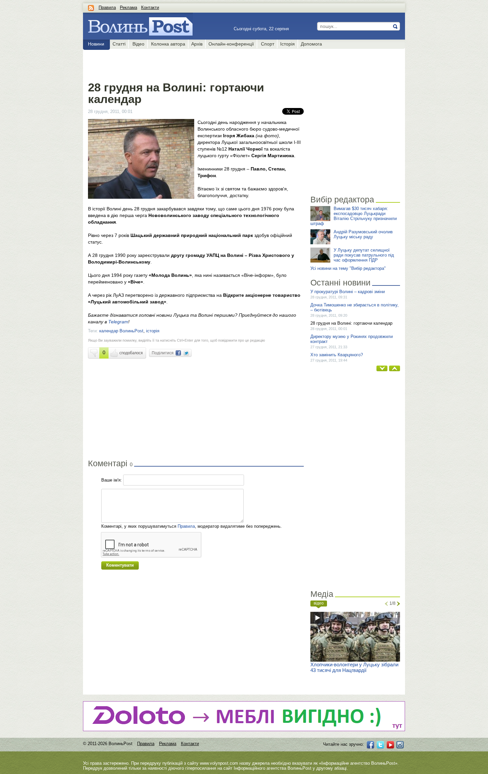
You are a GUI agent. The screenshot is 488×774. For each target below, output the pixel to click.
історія (152, 330)
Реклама (128, 7)
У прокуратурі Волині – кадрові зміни (347, 291)
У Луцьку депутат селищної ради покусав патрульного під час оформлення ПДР (364, 255)
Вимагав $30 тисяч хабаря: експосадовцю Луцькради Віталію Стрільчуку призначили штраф (353, 216)
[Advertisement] (196, 64)
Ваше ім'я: (111, 480)
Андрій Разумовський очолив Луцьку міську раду (363, 234)
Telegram (118, 321)
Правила (107, 7)
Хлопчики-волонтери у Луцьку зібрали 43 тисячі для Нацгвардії (354, 667)
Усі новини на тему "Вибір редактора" (348, 268)
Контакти (150, 7)
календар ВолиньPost (121, 330)
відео (319, 603)
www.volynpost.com (219, 763)
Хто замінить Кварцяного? (336, 354)
